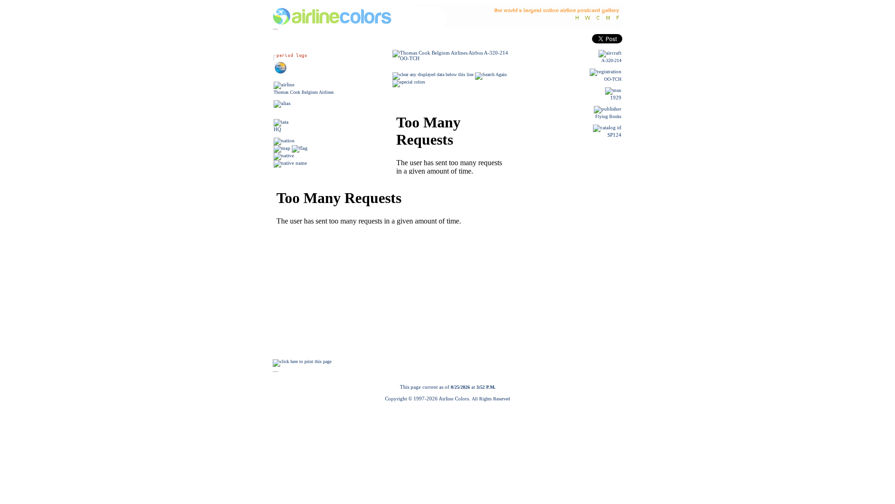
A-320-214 (611, 60)
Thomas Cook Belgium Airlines (304, 92)
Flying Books (608, 116)
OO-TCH (612, 79)
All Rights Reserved (491, 398)
